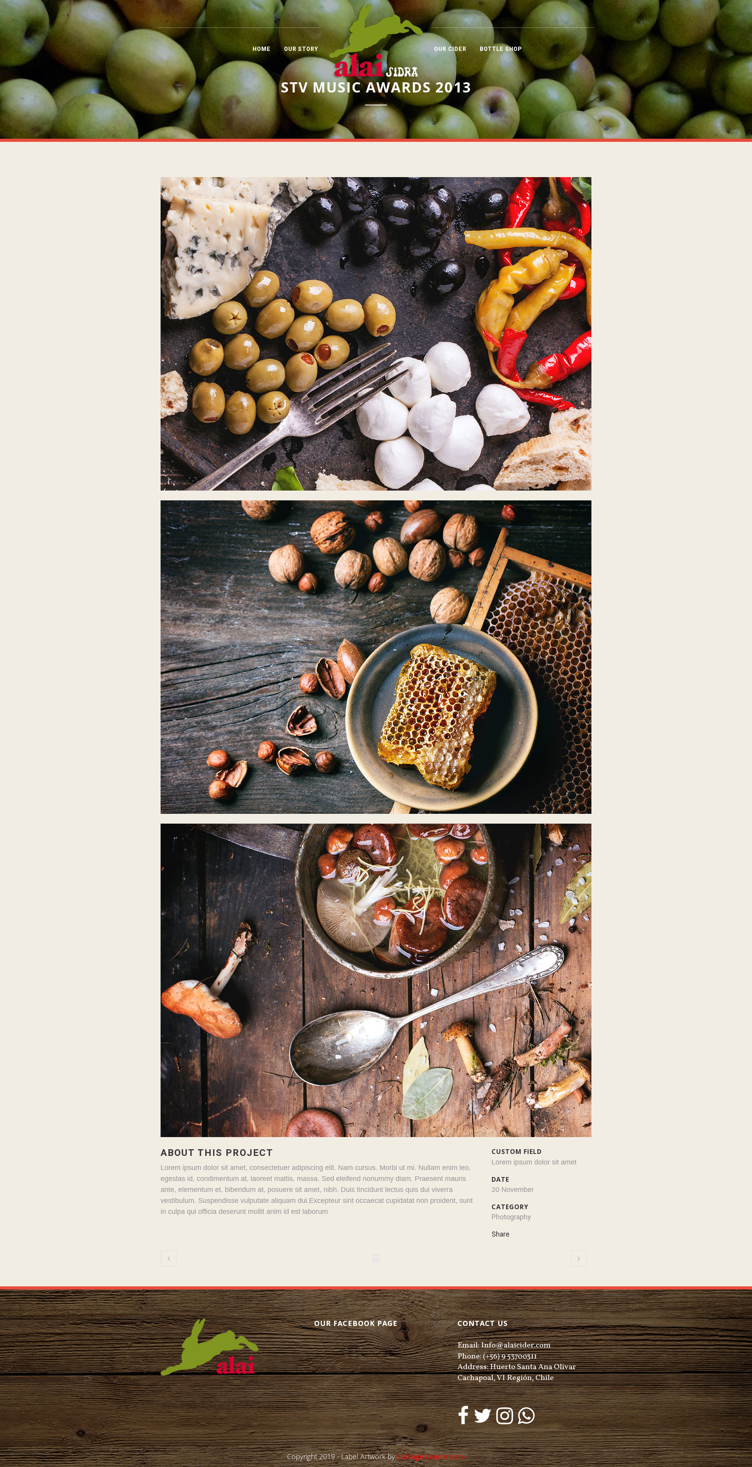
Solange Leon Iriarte (431, 1456)
